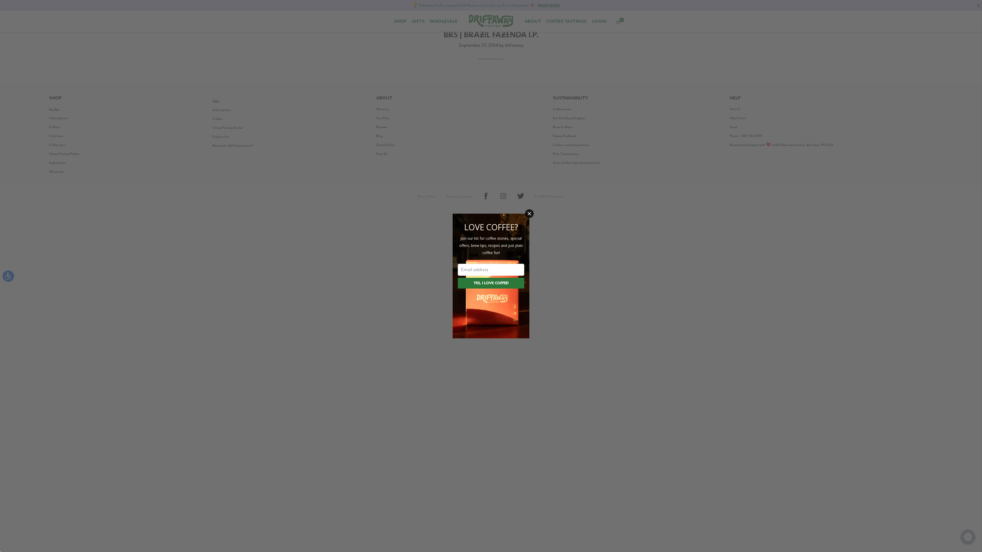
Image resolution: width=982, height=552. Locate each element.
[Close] (529, 213)
